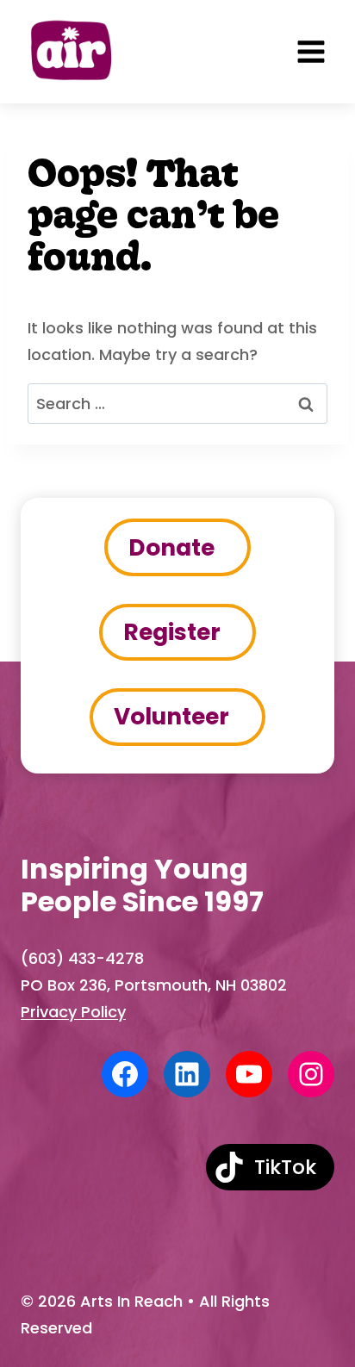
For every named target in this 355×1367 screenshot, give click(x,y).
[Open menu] (311, 51)
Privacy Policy (73, 1011)
